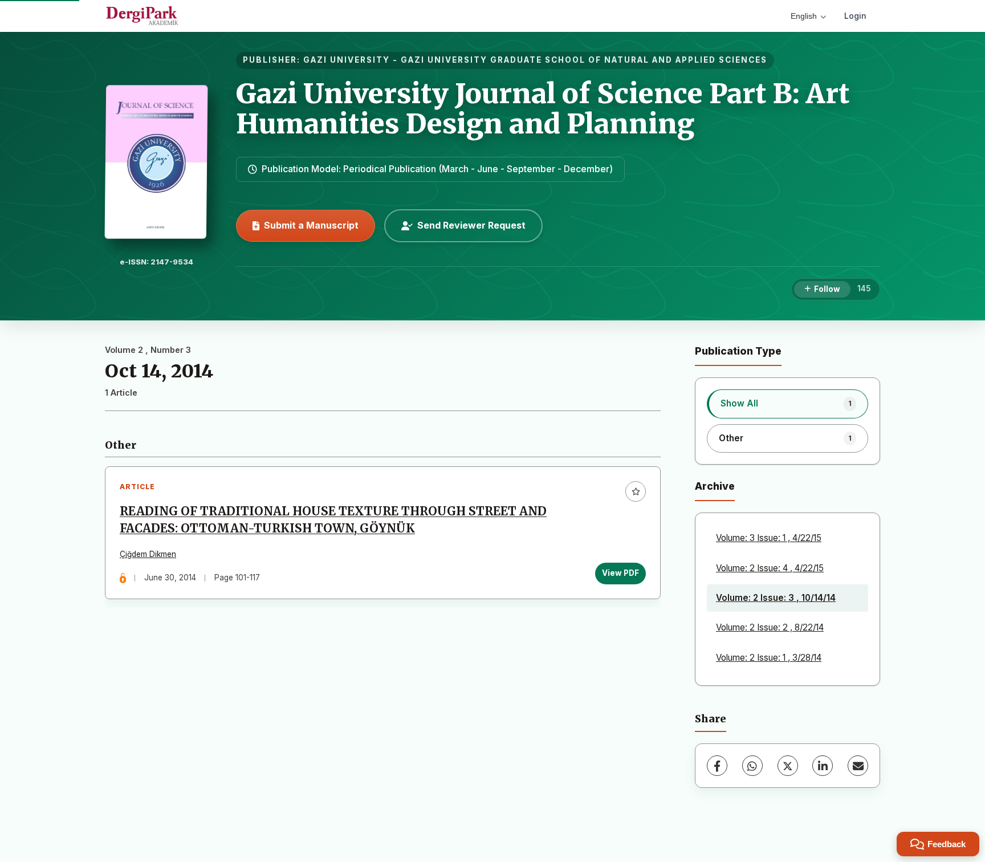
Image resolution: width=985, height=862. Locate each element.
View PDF (620, 573)
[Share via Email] (858, 765)
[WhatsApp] (752, 765)
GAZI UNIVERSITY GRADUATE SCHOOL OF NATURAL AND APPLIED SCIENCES (584, 59)
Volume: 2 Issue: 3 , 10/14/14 (776, 597)
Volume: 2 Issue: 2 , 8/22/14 (770, 627)
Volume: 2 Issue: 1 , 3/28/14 (768, 657)
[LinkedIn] (822, 765)
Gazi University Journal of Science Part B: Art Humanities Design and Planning (543, 108)
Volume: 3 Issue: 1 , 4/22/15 (768, 537)
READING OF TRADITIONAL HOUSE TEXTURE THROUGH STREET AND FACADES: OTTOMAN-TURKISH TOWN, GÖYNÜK (333, 519)
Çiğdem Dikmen (148, 554)
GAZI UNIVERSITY (346, 59)
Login (855, 16)
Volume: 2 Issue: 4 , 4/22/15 (770, 568)
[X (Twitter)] (788, 765)
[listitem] (787, 403)
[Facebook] (717, 765)
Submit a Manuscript (311, 225)
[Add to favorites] (635, 491)
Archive (715, 486)
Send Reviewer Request (471, 225)
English (804, 16)
